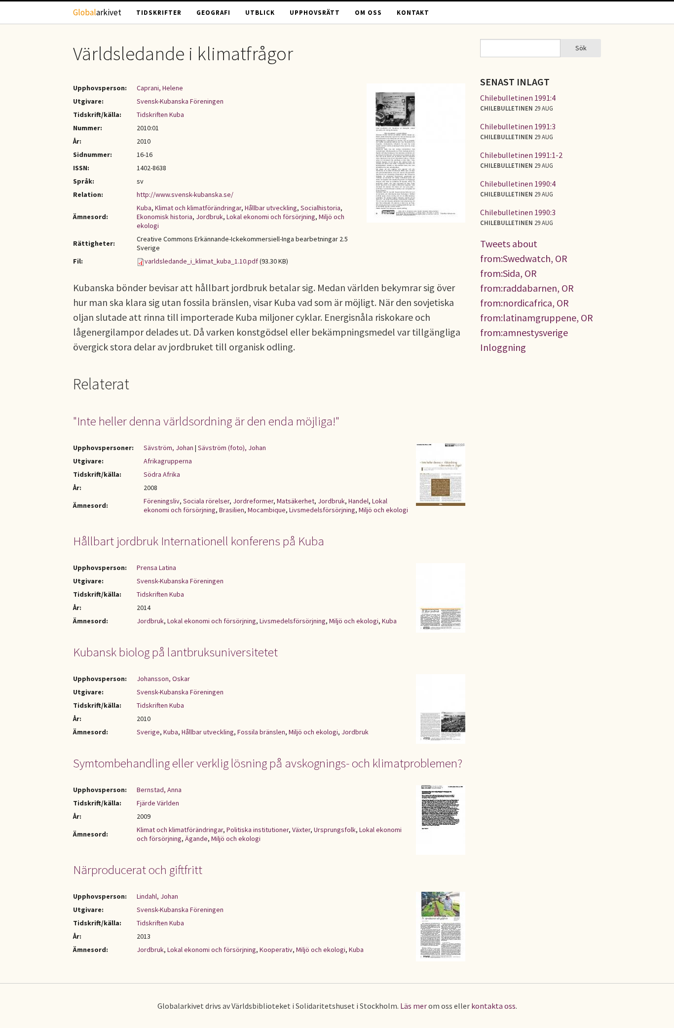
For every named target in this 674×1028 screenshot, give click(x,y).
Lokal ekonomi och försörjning (270, 216)
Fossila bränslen (261, 731)
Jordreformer (253, 500)
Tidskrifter (159, 12)
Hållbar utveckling (271, 207)
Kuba (144, 207)
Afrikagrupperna (168, 461)
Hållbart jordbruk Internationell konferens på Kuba (198, 541)
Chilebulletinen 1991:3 (518, 126)
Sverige (148, 731)
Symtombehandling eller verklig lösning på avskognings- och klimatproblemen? (267, 763)
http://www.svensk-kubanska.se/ (185, 194)
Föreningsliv (162, 500)
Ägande (196, 838)
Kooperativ (276, 949)
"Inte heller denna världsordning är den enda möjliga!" (206, 421)
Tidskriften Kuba (160, 114)
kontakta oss (493, 1006)
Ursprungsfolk (335, 829)
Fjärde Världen (158, 803)
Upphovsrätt (315, 12)
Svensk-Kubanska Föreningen (180, 101)
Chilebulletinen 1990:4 (518, 184)
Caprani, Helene (160, 87)
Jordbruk (209, 216)
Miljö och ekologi (383, 509)
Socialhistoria (320, 207)
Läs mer (413, 1006)
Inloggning (503, 347)
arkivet (97, 12)
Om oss (368, 12)
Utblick (260, 12)
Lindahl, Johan (157, 896)
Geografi (213, 12)
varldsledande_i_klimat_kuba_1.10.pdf (201, 261)
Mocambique (267, 509)
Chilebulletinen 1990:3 (518, 212)
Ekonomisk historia (164, 216)
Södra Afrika (162, 474)
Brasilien (231, 509)
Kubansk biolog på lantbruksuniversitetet (175, 652)
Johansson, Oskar (163, 678)
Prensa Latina (156, 567)
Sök (581, 47)
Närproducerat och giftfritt (137, 869)
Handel (358, 500)
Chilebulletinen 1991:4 (518, 98)
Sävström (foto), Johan (232, 447)
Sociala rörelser (206, 500)
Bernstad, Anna (159, 789)
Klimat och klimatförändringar (198, 207)
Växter (301, 829)
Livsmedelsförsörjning (322, 509)
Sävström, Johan (168, 447)
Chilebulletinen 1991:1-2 (521, 155)
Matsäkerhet (295, 500)
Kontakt (413, 12)
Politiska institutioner (257, 829)
